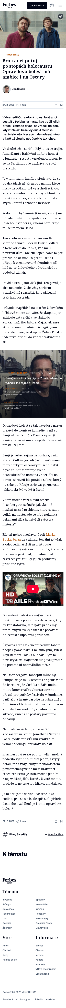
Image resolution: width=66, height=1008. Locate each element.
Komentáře (42, 904)
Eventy (39, 945)
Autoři (6, 945)
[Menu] (60, 5)
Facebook (8, 999)
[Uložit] (61, 105)
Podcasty (41, 914)
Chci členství (37, 5)
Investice (7, 899)
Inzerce (39, 955)
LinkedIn (38, 999)
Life (4, 918)
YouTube (50, 999)
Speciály (40, 899)
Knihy (5, 955)
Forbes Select (10, 959)
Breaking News (44, 923)
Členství (40, 950)
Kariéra (39, 959)
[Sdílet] (56, 105)
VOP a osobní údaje (46, 969)
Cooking (7, 923)
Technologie (9, 914)
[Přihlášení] (52, 5)
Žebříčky (7, 928)
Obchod (7, 950)
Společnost (8, 909)
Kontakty (40, 964)
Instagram (25, 999)
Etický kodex (42, 974)
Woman (40, 909)
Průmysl (7, 904)
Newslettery (42, 918)
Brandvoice (42, 928)
